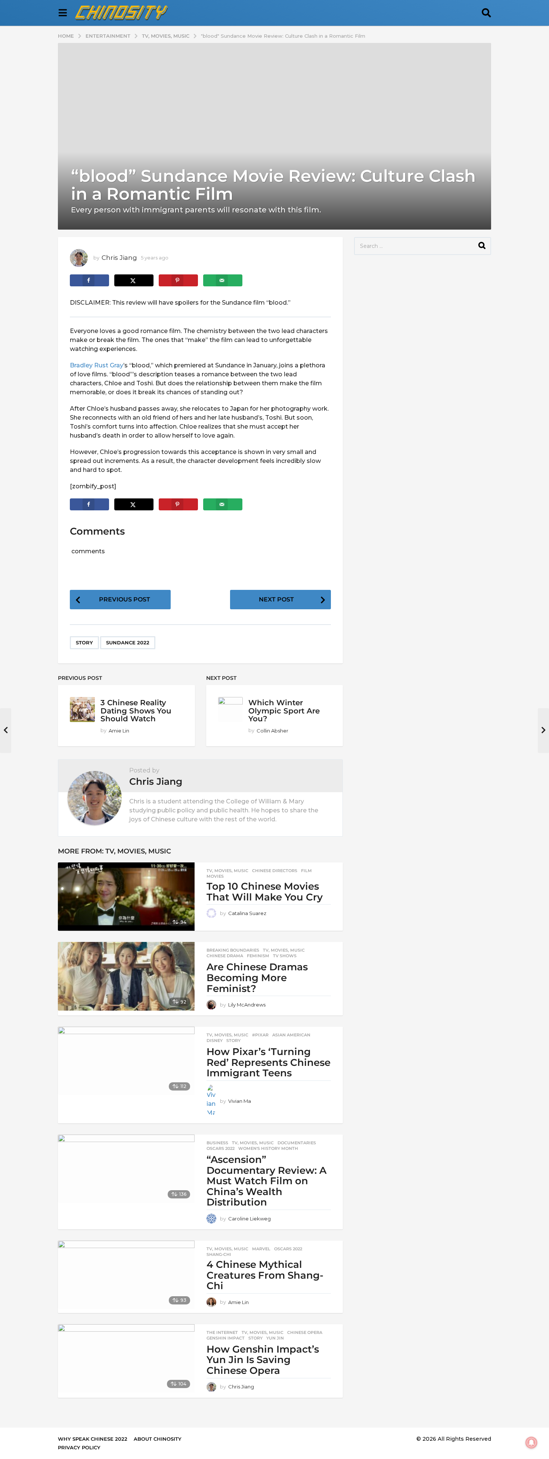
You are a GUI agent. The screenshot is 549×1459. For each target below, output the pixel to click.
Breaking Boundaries (233, 950)
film (306, 870)
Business (217, 1143)
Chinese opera (304, 1332)
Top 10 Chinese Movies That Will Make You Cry (265, 891)
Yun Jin (275, 1338)
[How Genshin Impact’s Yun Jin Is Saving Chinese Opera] (126, 1358)
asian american (291, 1035)
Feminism (258, 956)
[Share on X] (133, 280)
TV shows (285, 956)
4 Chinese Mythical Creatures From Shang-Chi (265, 1275)
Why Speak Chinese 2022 (92, 1439)
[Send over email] (222, 280)
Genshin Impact (226, 1338)
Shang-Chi (219, 1254)
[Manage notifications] (531, 1443)
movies (215, 876)
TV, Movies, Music (138, 851)
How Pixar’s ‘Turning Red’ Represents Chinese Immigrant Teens (269, 1062)
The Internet (222, 1332)
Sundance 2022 (127, 642)
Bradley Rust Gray (96, 365)
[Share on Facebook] (89, 280)
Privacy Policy (79, 1447)
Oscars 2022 (221, 1148)
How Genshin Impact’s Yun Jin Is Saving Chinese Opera (263, 1359)
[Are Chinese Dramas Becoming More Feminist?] (126, 976)
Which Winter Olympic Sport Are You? (284, 710)
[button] (62, 13)
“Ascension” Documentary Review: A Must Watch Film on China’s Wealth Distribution (266, 1181)
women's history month (268, 1148)
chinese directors (274, 870)
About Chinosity (158, 1439)
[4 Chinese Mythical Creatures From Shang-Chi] (126, 1275)
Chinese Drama (225, 956)
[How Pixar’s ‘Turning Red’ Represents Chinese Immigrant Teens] (126, 1061)
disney (215, 1040)
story (84, 642)
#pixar (260, 1035)
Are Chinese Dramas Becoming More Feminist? (257, 977)
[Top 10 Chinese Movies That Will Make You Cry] (126, 896)
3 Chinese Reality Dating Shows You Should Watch (135, 710)
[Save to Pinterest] (178, 280)
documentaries (296, 1143)
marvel (261, 1249)
